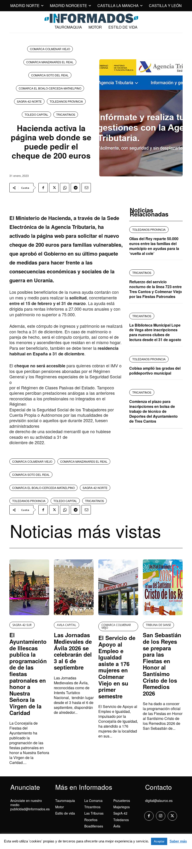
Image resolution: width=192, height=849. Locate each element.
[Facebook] (43, 187)
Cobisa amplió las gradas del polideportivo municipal (155, 370)
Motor (59, 806)
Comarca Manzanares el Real (50, 62)
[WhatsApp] (64, 187)
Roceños (90, 819)
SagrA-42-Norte (29, 101)
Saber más (178, 841)
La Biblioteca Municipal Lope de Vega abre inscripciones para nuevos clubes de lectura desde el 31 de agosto (155, 332)
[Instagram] (160, 816)
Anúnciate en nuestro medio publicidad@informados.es (30, 804)
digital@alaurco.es (159, 800)
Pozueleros (121, 800)
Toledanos (121, 819)
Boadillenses (93, 826)
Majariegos (121, 806)
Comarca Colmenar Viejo (50, 49)
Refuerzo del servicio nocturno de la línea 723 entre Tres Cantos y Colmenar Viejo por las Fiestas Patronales (155, 289)
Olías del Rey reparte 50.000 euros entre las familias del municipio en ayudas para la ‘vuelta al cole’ (154, 246)
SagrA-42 (120, 813)
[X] (54, 187)
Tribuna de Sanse (158, 625)
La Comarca (93, 800)
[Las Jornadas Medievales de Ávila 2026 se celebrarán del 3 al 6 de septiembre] (74, 587)
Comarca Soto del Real (50, 75)
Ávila (116, 826)
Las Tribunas (93, 813)
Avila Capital (66, 625)
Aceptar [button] (159, 841)
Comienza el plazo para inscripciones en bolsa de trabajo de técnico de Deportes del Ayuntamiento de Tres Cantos (153, 411)
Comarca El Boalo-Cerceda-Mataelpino (50, 88)
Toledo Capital (36, 114)
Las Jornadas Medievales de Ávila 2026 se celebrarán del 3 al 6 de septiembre (73, 651)
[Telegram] (75, 187)
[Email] (86, 187)
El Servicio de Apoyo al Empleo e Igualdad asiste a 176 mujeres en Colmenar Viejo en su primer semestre (116, 667)
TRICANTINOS (65, 114)
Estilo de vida (65, 813)
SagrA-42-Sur (22, 625)
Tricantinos (92, 806)
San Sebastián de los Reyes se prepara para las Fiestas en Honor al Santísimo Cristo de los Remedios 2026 (162, 664)
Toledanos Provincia (66, 101)
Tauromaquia (65, 800)
